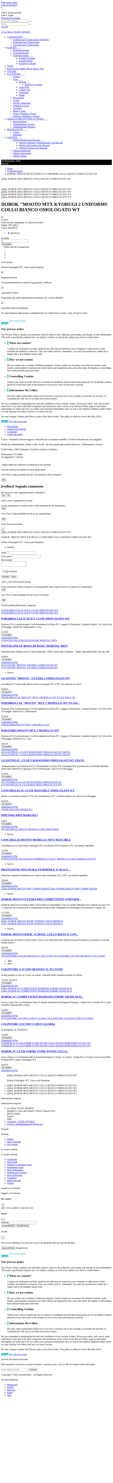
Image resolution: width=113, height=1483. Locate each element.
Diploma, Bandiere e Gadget (26, 116)
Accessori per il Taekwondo (26, 45)
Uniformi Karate (23, 55)
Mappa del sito (14, 1180)
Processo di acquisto (10, 18)
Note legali (12, 1162)
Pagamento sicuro (15, 1167)
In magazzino (7, 457)
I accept (4, 323)
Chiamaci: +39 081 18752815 (21, 1121)
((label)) (5, 1222)
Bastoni (25, 82)
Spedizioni (12, 1159)
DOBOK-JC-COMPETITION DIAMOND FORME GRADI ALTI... (42, 996)
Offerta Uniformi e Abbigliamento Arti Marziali (41, 143)
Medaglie (17, 135)
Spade (22, 95)
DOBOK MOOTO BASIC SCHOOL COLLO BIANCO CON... (39, 934)
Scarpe (16, 100)
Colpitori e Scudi (21, 106)
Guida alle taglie (14, 434)
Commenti (12, 432)
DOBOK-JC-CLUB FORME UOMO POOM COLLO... (35, 1051)
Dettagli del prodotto (16, 429)
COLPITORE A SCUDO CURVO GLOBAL (28, 1024)
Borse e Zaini (19, 111)
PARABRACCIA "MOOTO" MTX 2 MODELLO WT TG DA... (40, 703)
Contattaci (11, 1178)
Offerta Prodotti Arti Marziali (29, 140)
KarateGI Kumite (27, 58)
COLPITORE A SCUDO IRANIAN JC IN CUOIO (32, 969)
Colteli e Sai (24, 90)
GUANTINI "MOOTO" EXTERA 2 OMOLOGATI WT (35, 678)
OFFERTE (14, 137)
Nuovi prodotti (14, 1142)
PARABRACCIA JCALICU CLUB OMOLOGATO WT (35, 618)
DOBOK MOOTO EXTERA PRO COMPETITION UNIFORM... (41, 899)
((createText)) (22, 1226)
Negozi (10, 1183)
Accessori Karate (21, 53)
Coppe (16, 132)
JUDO (10, 66)
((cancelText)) (8, 1226)
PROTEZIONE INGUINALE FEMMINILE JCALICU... (35, 869)
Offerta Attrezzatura (22, 153)
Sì (9, 495)
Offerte (10, 1139)
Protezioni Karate (21, 50)
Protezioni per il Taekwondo (26, 42)
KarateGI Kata (26, 61)
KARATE (14, 47)
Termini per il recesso (17, 1172)
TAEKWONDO (17, 37)
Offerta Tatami (19, 156)
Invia (14, 577)
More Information (15, 1170)
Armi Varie (24, 87)
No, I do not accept (18, 421)
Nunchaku (24, 92)
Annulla (5, 577)
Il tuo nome (7, 556)
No (3, 495)
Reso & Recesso (14, 1175)
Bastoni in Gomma (33, 84)
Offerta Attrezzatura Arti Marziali (34, 145)
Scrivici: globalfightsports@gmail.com (25, 1124)
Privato (4, 163)
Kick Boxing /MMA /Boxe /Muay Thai (25, 69)
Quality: (11, 547)
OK (3, 480)
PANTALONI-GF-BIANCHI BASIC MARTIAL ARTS (34, 645)
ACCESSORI (16, 74)
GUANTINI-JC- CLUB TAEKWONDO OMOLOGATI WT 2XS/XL (43, 760)
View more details (17, 320)
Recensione (7, 560)
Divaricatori (18, 98)
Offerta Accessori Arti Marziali (33, 148)
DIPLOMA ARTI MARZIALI (19, 815)
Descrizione (12, 426)
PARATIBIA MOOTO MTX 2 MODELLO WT (30, 730)
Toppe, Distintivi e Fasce (24, 113)
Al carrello (6, 244)
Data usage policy (9, 2)
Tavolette (17, 108)
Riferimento (7, 454)
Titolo (4, 552)
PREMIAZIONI (17, 129)
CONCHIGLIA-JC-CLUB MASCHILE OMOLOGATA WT (38, 790)
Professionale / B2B (10, 161)
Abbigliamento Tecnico (24, 124)
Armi (18, 79)
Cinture (16, 76)
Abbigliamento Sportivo (24, 127)
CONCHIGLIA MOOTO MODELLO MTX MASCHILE (36, 839)
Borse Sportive (20, 121)
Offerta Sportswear (22, 150)
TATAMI (11, 71)
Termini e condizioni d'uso (19, 1164)
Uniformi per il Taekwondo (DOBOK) (31, 39)
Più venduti (12, 1144)
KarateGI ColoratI (27, 63)
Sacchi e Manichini (22, 103)
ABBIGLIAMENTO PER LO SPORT (28, 119)
